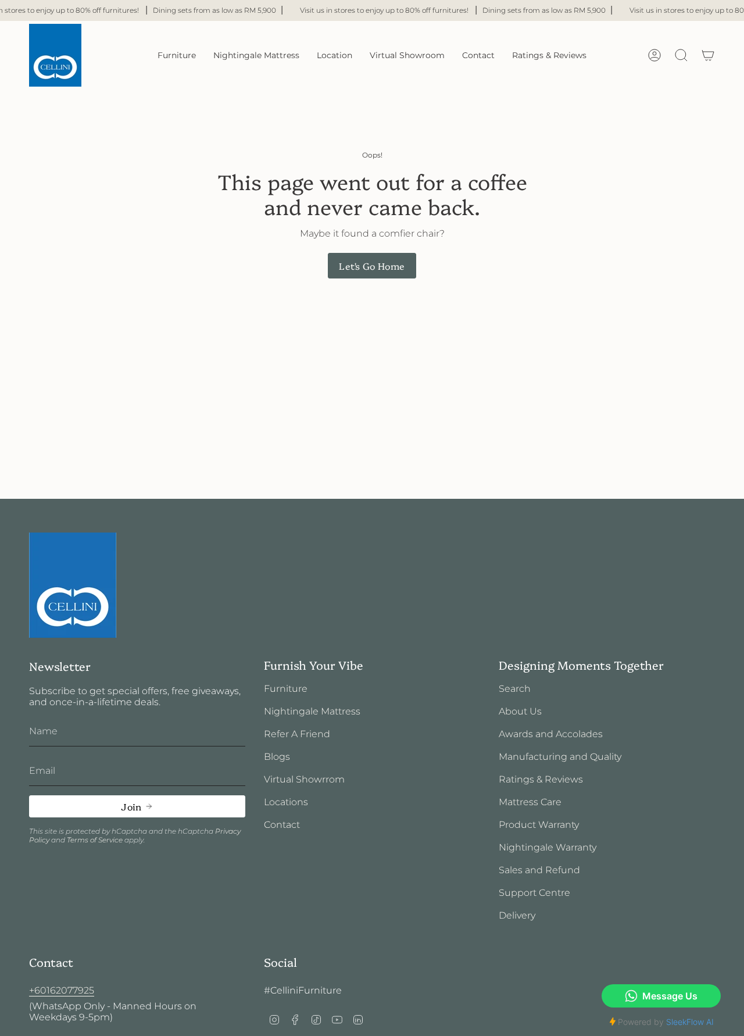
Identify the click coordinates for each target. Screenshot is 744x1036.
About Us (520, 711)
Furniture (285, 688)
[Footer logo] (72, 585)
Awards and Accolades (551, 734)
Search (515, 688)
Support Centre (534, 892)
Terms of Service (95, 839)
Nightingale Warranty (547, 847)
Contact (282, 824)
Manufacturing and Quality (560, 756)
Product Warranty (539, 824)
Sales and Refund (539, 870)
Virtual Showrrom (304, 779)
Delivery (517, 915)
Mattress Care (530, 802)
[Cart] (708, 55)
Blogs (277, 756)
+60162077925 (61, 990)
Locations (286, 802)
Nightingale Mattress (312, 711)
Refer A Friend (297, 734)
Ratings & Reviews (541, 779)
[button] (177, 55)
